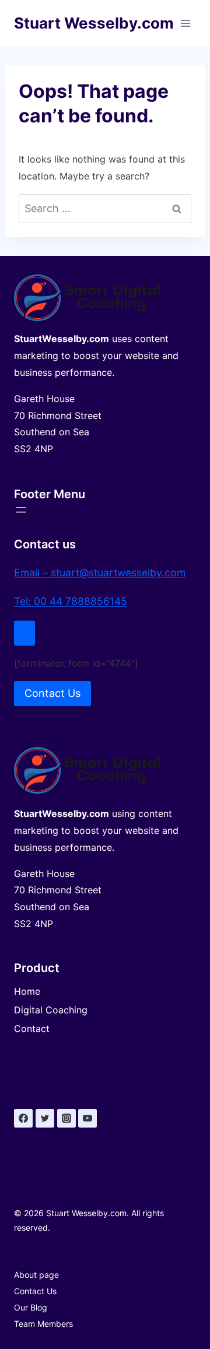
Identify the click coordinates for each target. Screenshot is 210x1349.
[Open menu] (185, 23)
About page (36, 1275)
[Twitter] (45, 1118)
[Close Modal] (24, 633)
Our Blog (30, 1307)
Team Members (43, 1324)
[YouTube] (87, 1118)
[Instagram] (66, 1118)
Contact (32, 1028)
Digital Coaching (51, 1010)
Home (27, 991)
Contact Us (35, 1291)
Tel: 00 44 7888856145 (70, 601)
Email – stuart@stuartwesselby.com (100, 572)
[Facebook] (23, 1118)
